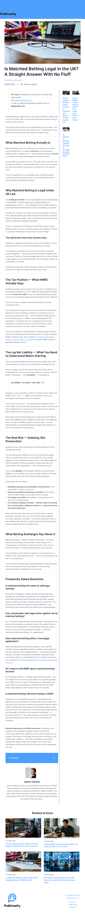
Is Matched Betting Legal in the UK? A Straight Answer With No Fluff (66, 145)
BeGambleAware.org (23, 100)
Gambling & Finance (13, 80)
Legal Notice (72, 904)
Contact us (73, 902)
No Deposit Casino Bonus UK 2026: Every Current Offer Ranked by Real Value (59, 880)
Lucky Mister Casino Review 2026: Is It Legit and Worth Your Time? (61, 845)
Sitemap (73, 907)
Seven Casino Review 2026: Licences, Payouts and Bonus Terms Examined (66, 110)
